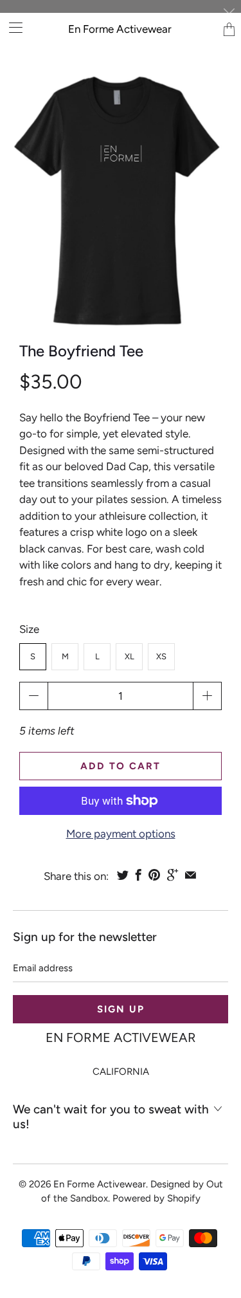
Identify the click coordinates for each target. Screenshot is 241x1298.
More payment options (120, 833)
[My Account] (11, 27)
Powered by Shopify (156, 1198)
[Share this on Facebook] (138, 875)
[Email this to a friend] (190, 875)
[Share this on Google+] (172, 875)
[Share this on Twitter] (122, 875)
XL (129, 656)
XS (161, 656)
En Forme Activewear (120, 29)
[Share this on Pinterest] (154, 875)
